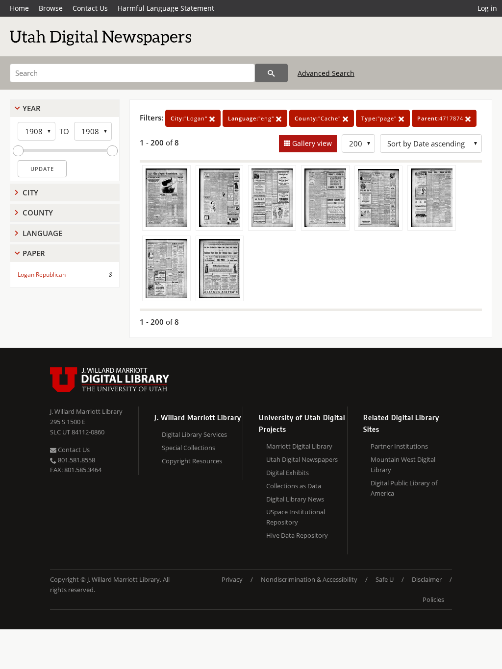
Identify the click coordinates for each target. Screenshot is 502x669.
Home (19, 8)
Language (42, 233)
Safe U (385, 579)
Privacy (232, 579)
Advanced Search (326, 73)
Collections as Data (293, 485)
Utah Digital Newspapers (302, 459)
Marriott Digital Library (299, 446)
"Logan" (190, 118)
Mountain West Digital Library (403, 464)
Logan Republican (42, 274)
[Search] (271, 73)
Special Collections (188, 447)
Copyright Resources (192, 460)
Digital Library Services (194, 434)
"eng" (252, 118)
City (30, 192)
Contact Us (90, 8)
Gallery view (311, 143)
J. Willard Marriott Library (86, 411)
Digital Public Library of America (404, 488)
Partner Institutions (399, 446)
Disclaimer (427, 579)
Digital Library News (295, 499)
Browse (51, 8)
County (38, 212)
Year (32, 108)
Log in (487, 8)
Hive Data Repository (297, 535)
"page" (380, 118)
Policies (433, 599)
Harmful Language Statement (166, 8)
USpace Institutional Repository (295, 516)
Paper (34, 253)
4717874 (441, 118)
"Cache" (319, 118)
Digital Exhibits (287, 472)
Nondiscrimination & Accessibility (309, 579)
